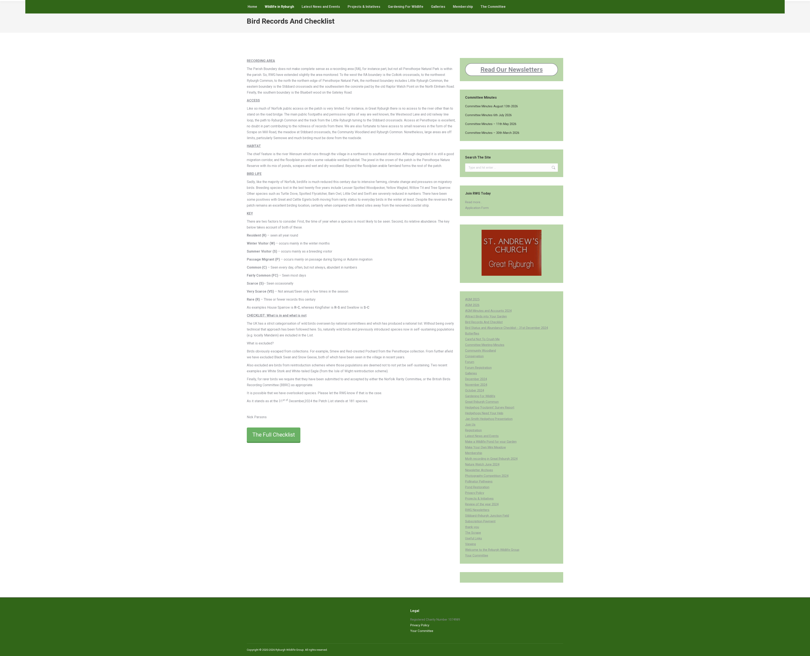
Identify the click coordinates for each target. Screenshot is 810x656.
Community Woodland (480, 350)
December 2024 (476, 379)
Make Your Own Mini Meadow (485, 447)
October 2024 (474, 390)
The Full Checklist (273, 435)
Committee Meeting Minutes (484, 345)
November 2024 (476, 385)
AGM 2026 (472, 305)
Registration (473, 430)
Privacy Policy (474, 493)
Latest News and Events (482, 436)
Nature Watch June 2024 (482, 464)
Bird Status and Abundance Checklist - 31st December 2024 (506, 328)
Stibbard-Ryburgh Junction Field (487, 516)
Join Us (470, 424)
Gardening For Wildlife (480, 396)
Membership (473, 453)
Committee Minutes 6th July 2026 (488, 115)
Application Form (477, 208)
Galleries (471, 373)
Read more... (473, 202)
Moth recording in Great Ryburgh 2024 (491, 459)
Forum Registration (478, 368)
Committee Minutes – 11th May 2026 (490, 124)
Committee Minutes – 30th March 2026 (492, 133)
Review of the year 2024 (481, 504)
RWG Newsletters (477, 510)
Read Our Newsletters (512, 69)
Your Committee (476, 555)
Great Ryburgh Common (482, 402)
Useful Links (473, 538)
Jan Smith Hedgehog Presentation (489, 419)
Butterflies (472, 333)
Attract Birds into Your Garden (486, 316)
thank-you (472, 527)
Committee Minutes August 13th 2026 (491, 106)
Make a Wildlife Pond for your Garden (491, 442)
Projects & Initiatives (479, 498)
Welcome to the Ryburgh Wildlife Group (492, 550)
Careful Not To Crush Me (482, 339)
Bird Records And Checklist (484, 322)
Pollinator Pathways (479, 481)
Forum (469, 362)
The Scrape (473, 533)
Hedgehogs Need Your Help (484, 413)
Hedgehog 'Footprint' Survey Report (489, 407)
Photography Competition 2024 (486, 476)
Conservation (474, 356)
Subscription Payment (480, 521)
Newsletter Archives (479, 470)
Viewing (470, 544)
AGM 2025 (472, 299)
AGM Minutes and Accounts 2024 (488, 311)
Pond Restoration (477, 487)
